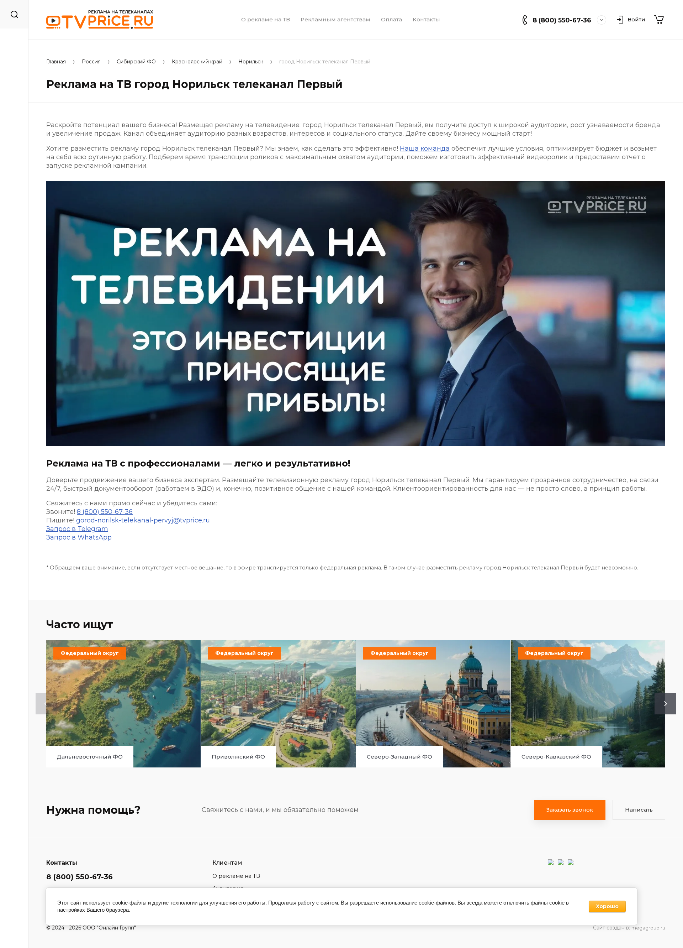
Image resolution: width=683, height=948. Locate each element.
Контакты (426, 19)
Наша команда (425, 148)
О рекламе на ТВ (265, 19)
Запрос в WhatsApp (79, 537)
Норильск (250, 62)
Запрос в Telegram (77, 529)
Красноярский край (197, 62)
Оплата (391, 19)
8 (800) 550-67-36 (562, 20)
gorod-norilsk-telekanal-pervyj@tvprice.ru (143, 520)
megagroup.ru (648, 928)
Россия (91, 62)
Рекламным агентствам (335, 19)
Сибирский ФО (136, 62)
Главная (56, 62)
